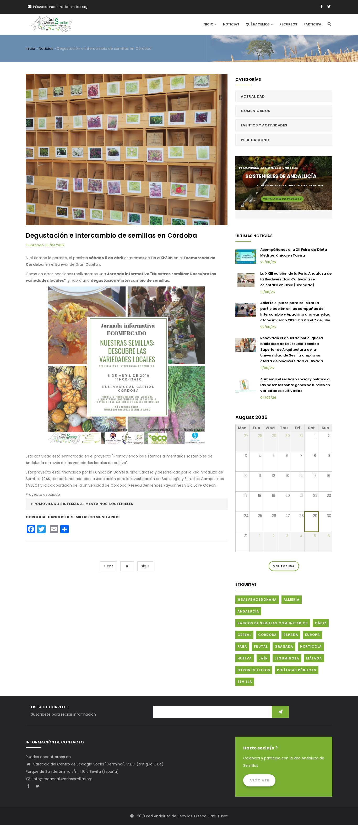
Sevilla (244, 681)
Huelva (244, 658)
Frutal (261, 646)
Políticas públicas (296, 670)
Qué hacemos (258, 24)
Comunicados (255, 110)
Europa (312, 634)
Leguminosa (287, 658)
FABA (242, 646)
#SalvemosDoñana (257, 599)
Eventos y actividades (264, 125)
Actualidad (253, 96)
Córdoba (35, 517)
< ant (108, 566)
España (291, 634)
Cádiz (321, 623)
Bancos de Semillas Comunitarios (84, 517)
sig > (145, 566)
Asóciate (259, 780)
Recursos (288, 24)
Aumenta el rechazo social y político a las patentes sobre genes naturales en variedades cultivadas (295, 385)
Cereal (244, 634)
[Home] (51, 24)
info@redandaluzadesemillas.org (62, 778)
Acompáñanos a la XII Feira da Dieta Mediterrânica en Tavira (293, 252)
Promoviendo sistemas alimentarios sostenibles (82, 503)
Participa (312, 24)
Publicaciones (256, 139)
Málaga (314, 658)
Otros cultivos (253, 670)
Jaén (263, 658)
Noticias (231, 24)
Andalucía (248, 611)
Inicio (208, 24)
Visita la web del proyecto (282, 198)
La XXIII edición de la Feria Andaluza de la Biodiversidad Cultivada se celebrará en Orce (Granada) (296, 279)
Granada (284, 646)
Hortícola (311, 646)
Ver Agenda (284, 566)
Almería (292, 599)
